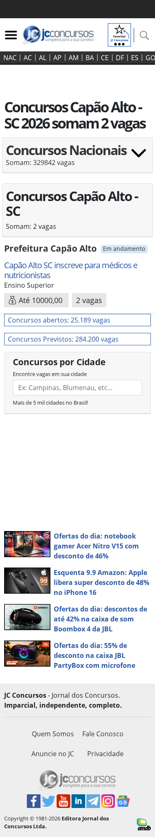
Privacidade (105, 753)
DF (120, 57)
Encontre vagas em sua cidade (50, 374)
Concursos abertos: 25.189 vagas (59, 320)
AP (57, 57)
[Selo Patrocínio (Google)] (119, 34)
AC (28, 57)
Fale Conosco (103, 733)
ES (134, 57)
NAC (10, 57)
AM (74, 57)
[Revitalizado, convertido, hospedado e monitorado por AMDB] (144, 823)
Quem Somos (53, 733)
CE (105, 57)
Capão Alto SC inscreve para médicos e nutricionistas (70, 270)
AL (42, 57)
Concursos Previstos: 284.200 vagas (63, 339)
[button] (77, 157)
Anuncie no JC (52, 753)
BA (90, 57)
